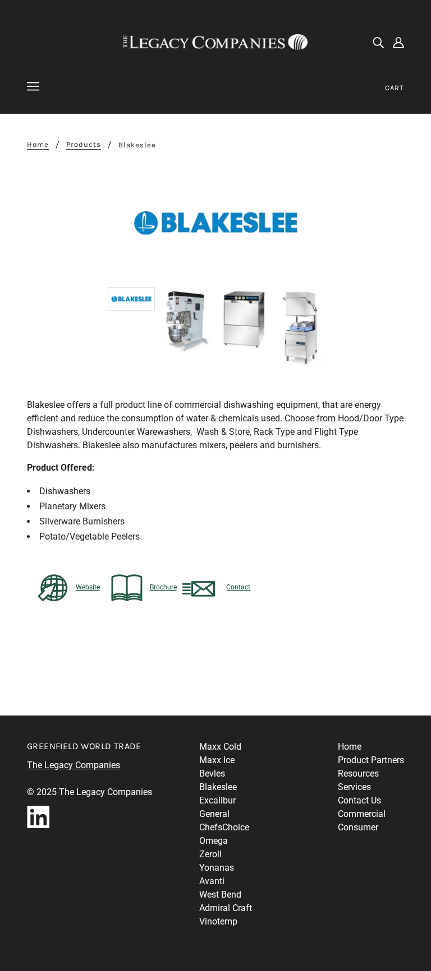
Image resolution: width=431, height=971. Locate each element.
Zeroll (210, 854)
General (214, 814)
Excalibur (217, 800)
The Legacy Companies (73, 765)
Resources (358, 773)
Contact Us (359, 800)
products (83, 144)
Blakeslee (218, 787)
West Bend (220, 894)
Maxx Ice (217, 760)
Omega (213, 840)
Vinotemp (218, 921)
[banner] (215, 41)
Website (88, 587)
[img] (378, 42)
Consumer (358, 827)
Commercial (362, 814)
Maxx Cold (220, 746)
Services (354, 787)
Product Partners (371, 760)
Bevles (212, 773)
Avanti (211, 881)
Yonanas (216, 867)
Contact (238, 587)
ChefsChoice (224, 827)
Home (38, 144)
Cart (394, 87)
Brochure (163, 587)
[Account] (398, 42)
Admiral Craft (225, 908)
